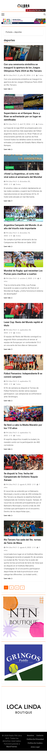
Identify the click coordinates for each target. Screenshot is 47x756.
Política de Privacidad (35, 739)
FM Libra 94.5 (11, 75)
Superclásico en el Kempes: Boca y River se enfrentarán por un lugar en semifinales (22, 116)
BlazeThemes (11, 746)
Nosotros (30, 735)
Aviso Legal (35, 747)
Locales (9, 58)
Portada (9, 32)
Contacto (39, 735)
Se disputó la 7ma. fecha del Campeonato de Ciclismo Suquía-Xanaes (21, 476)
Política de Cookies (35, 743)
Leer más (7, 89)
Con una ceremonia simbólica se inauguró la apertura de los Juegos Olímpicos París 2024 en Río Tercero (23, 67)
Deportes (9, 107)
